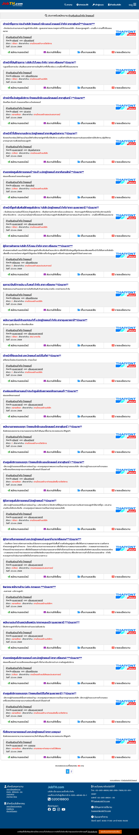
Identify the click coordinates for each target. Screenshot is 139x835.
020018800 (60, 799)
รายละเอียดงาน (122, 52)
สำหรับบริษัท (115, 4)
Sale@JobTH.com (102, 801)
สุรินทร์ (15, 40)
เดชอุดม (31, 745)
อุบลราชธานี (17, 149)
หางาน (69, 4)
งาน (21, 792)
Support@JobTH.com (101, 810)
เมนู (130, 4)
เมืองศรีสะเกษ (32, 75)
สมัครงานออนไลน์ (19, 52)
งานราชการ (10, 794)
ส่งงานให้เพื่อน (53, 52)
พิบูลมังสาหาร (34, 149)
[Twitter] (54, 810)
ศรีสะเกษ (16, 75)
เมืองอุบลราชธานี (35, 224)
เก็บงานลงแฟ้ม (88, 52)
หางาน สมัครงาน (115, 780)
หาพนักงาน (10, 809)
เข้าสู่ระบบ (99, 4)
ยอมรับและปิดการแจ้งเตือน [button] (110, 832)
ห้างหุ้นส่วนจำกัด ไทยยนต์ (81, 15)
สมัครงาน (15, 792)
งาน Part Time (12, 797)
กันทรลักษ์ (30, 185)
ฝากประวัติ (83, 4)
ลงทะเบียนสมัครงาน (13, 789)
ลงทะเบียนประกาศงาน (14, 806)
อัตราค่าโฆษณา (12, 811)
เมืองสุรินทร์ (29, 40)
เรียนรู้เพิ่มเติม (92, 832)
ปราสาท (27, 111)
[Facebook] (49, 810)
